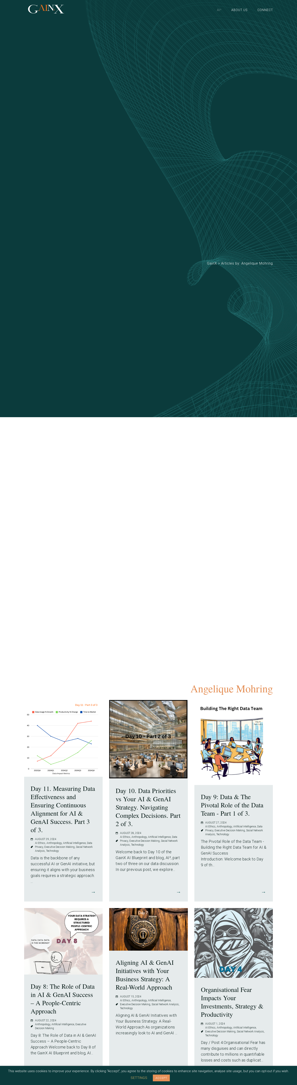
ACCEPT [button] (161, 1078)
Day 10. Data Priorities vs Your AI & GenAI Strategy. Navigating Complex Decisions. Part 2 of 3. (148, 807)
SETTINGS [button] (139, 1078)
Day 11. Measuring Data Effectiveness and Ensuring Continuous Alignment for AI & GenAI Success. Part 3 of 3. (63, 809)
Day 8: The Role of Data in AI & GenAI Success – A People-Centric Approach (63, 998)
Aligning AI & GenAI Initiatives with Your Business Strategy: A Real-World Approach (145, 974)
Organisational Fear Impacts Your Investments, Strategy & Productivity (232, 1001)
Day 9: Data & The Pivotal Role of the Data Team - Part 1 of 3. (232, 804)
